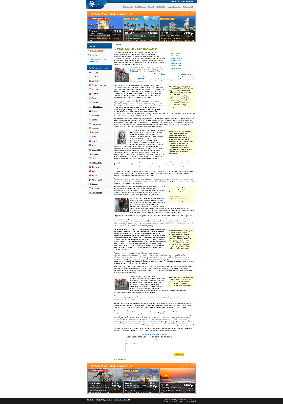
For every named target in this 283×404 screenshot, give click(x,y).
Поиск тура (128, 7)
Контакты (174, 1)
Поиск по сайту (188, 1)
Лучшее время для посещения (98, 60)
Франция (95, 184)
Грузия (95, 102)
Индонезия (96, 124)
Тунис (94, 171)
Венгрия (95, 89)
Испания (95, 128)
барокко (160, 113)
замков (183, 74)
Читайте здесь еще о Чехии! (155, 334)
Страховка (160, 7)
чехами (142, 120)
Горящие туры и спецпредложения (111, 365)
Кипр (94, 137)
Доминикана (97, 107)
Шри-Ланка (94, 383)
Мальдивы (96, 150)
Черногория (97, 193)
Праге (163, 74)
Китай (94, 141)
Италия (95, 133)
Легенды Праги (175, 66)
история (129, 118)
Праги (124, 93)
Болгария (96, 81)
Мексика (95, 154)
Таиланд (95, 167)
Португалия (97, 163)
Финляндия (97, 180)
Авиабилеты (140, 7)
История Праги (175, 68)
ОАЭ (94, 158)
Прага (153, 52)
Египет (95, 111)
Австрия (95, 77)
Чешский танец (175, 60)
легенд (132, 70)
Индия (94, 120)
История (133, 276)
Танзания (129, 33)
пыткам (116, 319)
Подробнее (117, 389)
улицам (153, 206)
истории (141, 78)
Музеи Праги (174, 55)
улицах (118, 146)
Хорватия (96, 188)
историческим (163, 171)
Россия (95, 72)
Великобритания (99, 85)
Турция (95, 176)
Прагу (163, 198)
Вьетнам (95, 94)
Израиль (95, 115)
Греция (95, 98)
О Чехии (117, 44)
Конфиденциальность (104, 400)
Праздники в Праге (177, 63)
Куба (94, 145)
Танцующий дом (120, 87)
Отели (151, 7)
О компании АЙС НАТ (122, 400)
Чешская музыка (176, 58)
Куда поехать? (174, 7)
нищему (192, 261)
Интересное (188, 7)
